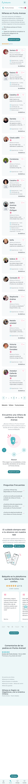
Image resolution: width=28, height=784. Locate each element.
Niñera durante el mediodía (10, 681)
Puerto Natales (15, 696)
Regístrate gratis (14, 39)
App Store (9, 546)
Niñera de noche (18, 683)
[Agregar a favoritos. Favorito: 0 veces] (23, 95)
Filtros (23, 8)
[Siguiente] (24, 398)
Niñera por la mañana (8, 679)
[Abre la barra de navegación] (24, 2)
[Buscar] (3, 8)
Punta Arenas (6, 696)
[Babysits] (6, 2)
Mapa (15, 776)
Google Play (20, 546)
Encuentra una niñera (8, 677)
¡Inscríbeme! (14, 633)
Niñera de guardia (7, 685)
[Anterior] (3, 398)
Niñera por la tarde (7, 683)
